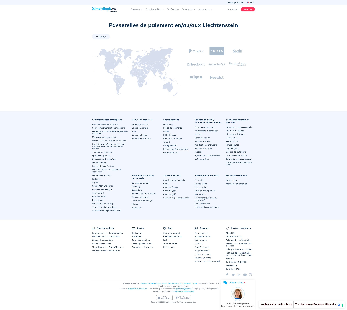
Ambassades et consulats (206, 130)
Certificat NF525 (233, 269)
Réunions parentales (172, 138)
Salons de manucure (141, 138)
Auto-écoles (231, 180)
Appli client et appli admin (104, 207)
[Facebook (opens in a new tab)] (229, 274)
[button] (136, 9)
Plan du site (168, 247)
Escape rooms (201, 183)
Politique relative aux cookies (239, 249)
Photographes (201, 187)
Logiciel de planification (103, 166)
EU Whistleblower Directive (184, 291)
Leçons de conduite (236, 175)
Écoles (166, 131)
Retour (102, 36)
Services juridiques (203, 148)
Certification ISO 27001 (236, 262)
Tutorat (166, 142)
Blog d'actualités (202, 250)
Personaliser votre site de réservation (109, 140)
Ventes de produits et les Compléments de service (110, 132)
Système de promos (101, 155)
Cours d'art (200, 180)
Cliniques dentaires (235, 130)
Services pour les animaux (144, 193)
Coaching (136, 186)
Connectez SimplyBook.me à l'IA (106, 210)
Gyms (165, 183)
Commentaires (201, 233)
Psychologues (232, 148)
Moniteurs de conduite (236, 183)
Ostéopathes (232, 137)
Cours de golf (169, 194)
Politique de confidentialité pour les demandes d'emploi (239, 253)
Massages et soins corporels (239, 127)
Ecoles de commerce (172, 128)
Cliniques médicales (235, 134)
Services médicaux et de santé (237, 121)
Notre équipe (201, 240)
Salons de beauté (140, 135)
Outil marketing (99, 162)
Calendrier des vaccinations (238, 159)
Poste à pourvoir (202, 247)
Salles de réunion (203, 203)
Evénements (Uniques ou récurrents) (206, 198)
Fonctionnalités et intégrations (106, 236)
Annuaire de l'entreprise (143, 247)
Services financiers (203, 141)
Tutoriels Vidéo (170, 243)
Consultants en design (142, 200)
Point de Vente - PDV (101, 175)
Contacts (199, 243)
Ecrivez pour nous (203, 254)
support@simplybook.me (137, 289)
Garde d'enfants (170, 152)
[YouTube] (246, 274)
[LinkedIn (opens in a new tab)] (240, 274)
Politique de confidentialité (238, 240)
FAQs (165, 240)
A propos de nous (203, 236)
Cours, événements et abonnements (108, 128)
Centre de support (171, 233)
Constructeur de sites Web (104, 159)
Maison (135, 204)
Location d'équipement (205, 190)
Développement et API (142, 243)
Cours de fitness (170, 187)
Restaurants (200, 194)
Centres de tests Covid (236, 152)
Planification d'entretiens (206, 144)
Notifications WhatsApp (102, 203)
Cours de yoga (169, 190)
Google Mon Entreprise (102, 186)
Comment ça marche (172, 236)
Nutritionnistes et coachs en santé (239, 163)
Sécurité (230, 258)
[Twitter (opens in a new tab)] (235, 274)
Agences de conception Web (207, 155)
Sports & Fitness (172, 175)
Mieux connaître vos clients (104, 137)
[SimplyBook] (104, 9)
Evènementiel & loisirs (207, 175)
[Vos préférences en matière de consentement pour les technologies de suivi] (342, 305)
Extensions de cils (140, 124)
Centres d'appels (202, 137)
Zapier (95, 182)
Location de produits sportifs (176, 197)
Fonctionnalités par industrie (105, 124)
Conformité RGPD (234, 236)
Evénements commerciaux (207, 207)
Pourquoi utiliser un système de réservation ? (106, 170)
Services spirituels (140, 197)
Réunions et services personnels (143, 177)
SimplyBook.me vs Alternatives (106, 250)
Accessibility (231, 265)
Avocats (198, 152)
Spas (134, 131)
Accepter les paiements (102, 152)
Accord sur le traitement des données (239, 244)
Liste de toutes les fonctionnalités (107, 233)
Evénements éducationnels (175, 149)
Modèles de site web (101, 243)
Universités (168, 124)
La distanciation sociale (236, 155)
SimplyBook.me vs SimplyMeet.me (107, 247)
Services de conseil (140, 183)
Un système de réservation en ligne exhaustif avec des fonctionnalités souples (108, 146)
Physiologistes (232, 144)
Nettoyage (136, 207)
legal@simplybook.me (183, 289)
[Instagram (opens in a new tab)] (252, 274)
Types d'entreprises (141, 240)
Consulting (137, 190)
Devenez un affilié (203, 257)
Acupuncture (232, 141)
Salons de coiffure (140, 128)
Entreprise (136, 236)
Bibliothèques (169, 135)
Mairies (198, 134)
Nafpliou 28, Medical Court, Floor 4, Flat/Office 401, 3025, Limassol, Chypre (169, 283)
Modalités (230, 233)
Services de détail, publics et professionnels (208, 121)
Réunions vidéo (99, 196)
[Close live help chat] (244, 283)
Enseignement (171, 119)
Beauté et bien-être (142, 119)
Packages (96, 178)
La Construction (202, 159)
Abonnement (98, 193)
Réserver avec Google (102, 189)
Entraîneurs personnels (174, 180)
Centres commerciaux (204, 127)
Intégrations (97, 200)
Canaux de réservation (102, 240)
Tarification (173, 9)
